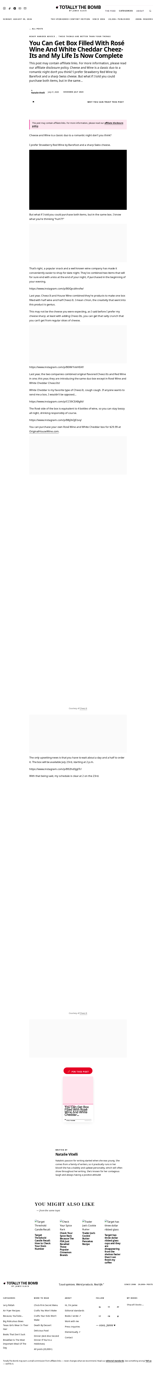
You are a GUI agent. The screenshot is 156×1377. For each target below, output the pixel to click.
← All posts (36, 29)
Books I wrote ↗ (73, 1315)
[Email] (25, 8)
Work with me (72, 1321)
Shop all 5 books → (135, 1304)
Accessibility (145, 1372)
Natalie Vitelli (66, 1154)
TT (109, 1307)
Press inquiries (72, 1326)
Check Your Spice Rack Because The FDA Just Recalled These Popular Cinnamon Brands (67, 1244)
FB (109, 1316)
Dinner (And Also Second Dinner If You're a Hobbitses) (46, 1339)
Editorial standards (74, 1310)
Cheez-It (83, 708)
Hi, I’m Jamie (71, 1305)
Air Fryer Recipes (11, 1310)
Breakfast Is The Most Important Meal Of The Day (14, 1343)
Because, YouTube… (13, 1315)
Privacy (96, 1372)
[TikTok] (9, 8)
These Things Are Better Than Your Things (85, 36)
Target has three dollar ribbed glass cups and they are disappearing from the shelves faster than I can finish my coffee (113, 1248)
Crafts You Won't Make (45, 1310)
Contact (69, 1337)
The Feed (110, 11)
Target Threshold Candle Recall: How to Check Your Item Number (42, 1241)
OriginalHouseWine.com (44, 431)
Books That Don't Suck (14, 1334)
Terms (106, 1372)
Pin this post (78, 1071)
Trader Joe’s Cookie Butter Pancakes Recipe (88, 1238)
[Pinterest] (14, 8)
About (140, 11)
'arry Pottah (8, 1305)
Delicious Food (41, 1330)
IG (100, 1307)
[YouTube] (20, 8)
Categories (126, 10)
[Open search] (150, 11)
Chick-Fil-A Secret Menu (46, 1305)
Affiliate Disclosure (124, 1372)
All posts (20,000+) (43, 1349)
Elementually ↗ (72, 1331)
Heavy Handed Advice (42, 36)
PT (118, 1307)
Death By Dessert (42, 1325)
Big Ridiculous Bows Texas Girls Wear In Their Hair (15, 1325)
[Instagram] (4, 8)
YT (100, 1316)
